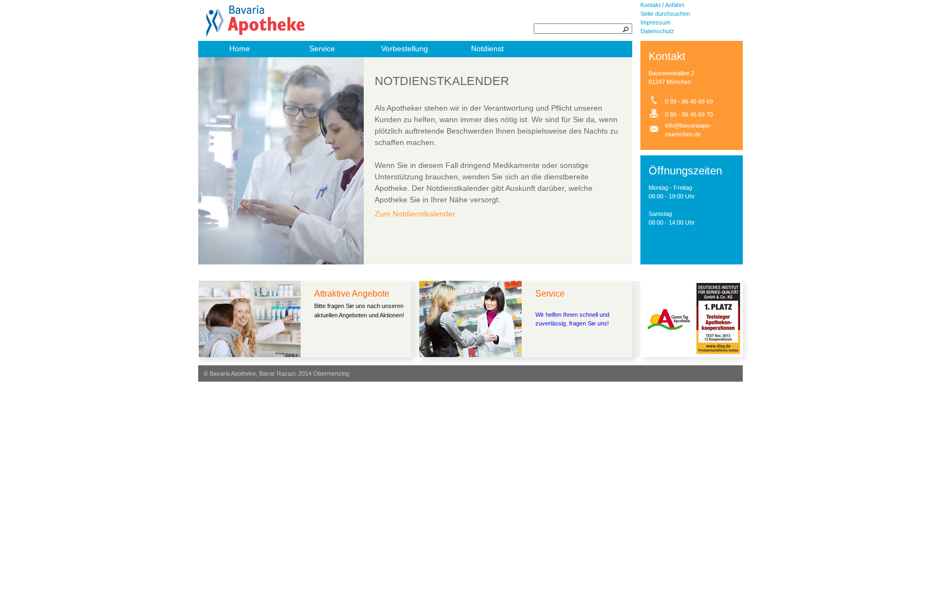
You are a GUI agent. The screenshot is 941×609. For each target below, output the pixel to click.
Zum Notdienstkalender (415, 213)
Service (322, 48)
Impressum (655, 22)
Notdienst (487, 48)
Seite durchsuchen (665, 13)
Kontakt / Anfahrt (662, 5)
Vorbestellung (404, 48)
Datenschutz (657, 31)
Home (239, 48)
